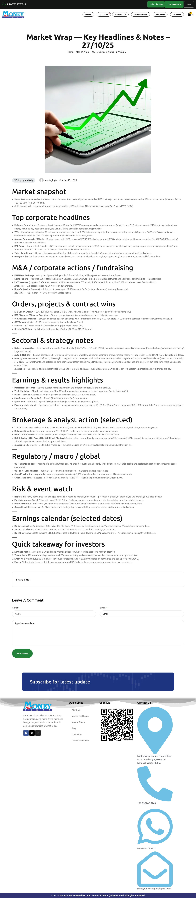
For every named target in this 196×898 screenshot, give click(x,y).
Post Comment (22, 653)
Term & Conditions (80, 740)
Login (189, 4)
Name (15, 607)
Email (103, 607)
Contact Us (77, 734)
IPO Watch (120, 14)
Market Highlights (80, 716)
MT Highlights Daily (23, 180)
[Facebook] (26, 733)
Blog (74, 728)
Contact (177, 14)
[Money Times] (13, 14)
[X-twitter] (32, 733)
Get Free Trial (174, 4)
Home (88, 14)
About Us (160, 14)
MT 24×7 (104, 14)
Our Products (140, 14)
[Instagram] (38, 733)
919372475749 (16, 4)
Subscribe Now (156, 4)
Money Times (78, 722)
